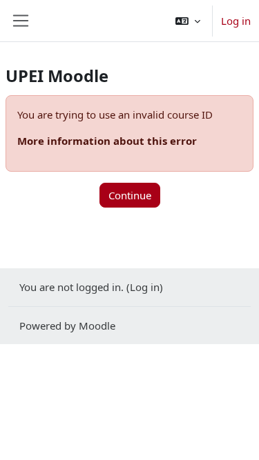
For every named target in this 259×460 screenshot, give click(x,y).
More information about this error (107, 141)
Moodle (97, 325)
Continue (129, 195)
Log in (236, 21)
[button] (187, 20)
